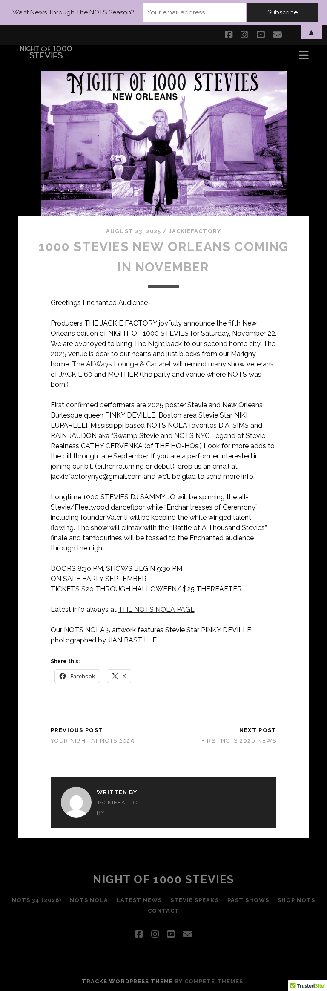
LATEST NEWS (139, 900)
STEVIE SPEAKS (194, 900)
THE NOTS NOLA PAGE (156, 609)
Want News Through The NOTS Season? (73, 12)
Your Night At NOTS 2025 (92, 740)
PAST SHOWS (248, 900)
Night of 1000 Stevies (163, 879)
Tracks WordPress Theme (127, 981)
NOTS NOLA (89, 900)
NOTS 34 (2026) (37, 900)
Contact (163, 910)
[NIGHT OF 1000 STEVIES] (46, 55)
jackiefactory (195, 231)
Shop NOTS (296, 900)
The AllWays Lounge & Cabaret (121, 364)
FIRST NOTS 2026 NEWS (239, 740)
